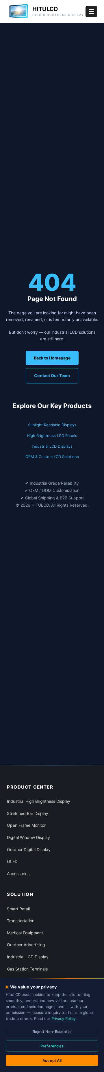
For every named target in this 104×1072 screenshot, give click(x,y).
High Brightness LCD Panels (52, 435)
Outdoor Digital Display (29, 849)
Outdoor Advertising (26, 944)
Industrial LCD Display (28, 956)
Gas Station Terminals (27, 968)
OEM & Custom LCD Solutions (52, 456)
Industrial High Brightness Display (38, 801)
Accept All (52, 1060)
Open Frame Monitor (26, 825)
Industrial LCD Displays (52, 446)
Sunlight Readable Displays (52, 424)
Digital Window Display (28, 837)
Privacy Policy (63, 1018)
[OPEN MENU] (91, 11)
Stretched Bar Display (27, 813)
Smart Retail (18, 908)
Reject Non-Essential (52, 1031)
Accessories (18, 873)
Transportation (20, 920)
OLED (12, 861)
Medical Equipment (25, 932)
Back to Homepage (52, 357)
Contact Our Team (52, 375)
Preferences (52, 1046)
